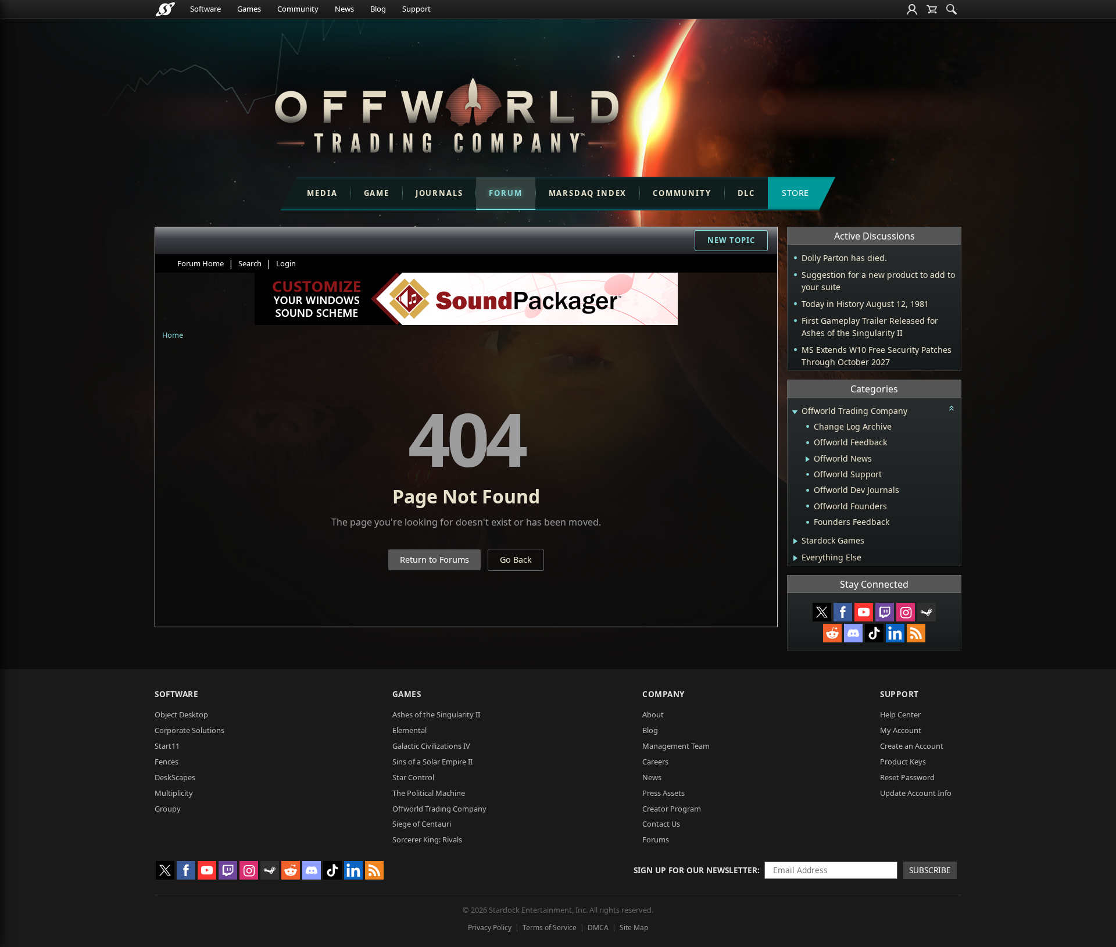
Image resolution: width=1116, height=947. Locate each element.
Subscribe (930, 869)
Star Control (413, 777)
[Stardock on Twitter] (821, 612)
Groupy (168, 808)
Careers (655, 761)
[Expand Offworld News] (808, 459)
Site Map (634, 927)
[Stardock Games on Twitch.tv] (884, 612)
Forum (505, 193)
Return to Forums (434, 559)
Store (795, 192)
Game (376, 193)
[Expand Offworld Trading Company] (794, 412)
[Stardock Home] (165, 9)
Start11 (167, 746)
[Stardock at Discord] (853, 633)
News (344, 8)
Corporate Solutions (189, 730)
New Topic (731, 240)
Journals (439, 193)
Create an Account (911, 746)
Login (286, 263)
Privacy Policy (490, 927)
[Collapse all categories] (951, 408)
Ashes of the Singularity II (436, 714)
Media (322, 193)
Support (416, 8)
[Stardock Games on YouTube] (863, 612)
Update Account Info (916, 793)
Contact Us (661, 824)
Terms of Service (550, 927)
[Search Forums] (951, 9)
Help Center (900, 714)
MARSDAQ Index (588, 193)
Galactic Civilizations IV (431, 746)
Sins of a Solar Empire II (432, 761)
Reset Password (907, 777)
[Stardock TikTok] (874, 633)
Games (249, 8)
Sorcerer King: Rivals (427, 839)
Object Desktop (181, 714)
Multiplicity (174, 793)
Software (205, 8)
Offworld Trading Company (439, 808)
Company (663, 693)
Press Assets (663, 793)
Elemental (409, 730)
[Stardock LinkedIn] (895, 633)
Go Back (516, 559)
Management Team (676, 746)
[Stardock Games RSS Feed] (916, 633)
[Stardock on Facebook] (842, 612)
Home (172, 335)
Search (250, 263)
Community (298, 8)
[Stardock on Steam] (926, 612)
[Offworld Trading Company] (446, 112)
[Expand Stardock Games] (795, 541)
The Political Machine (428, 793)
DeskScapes (175, 777)
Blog (378, 8)
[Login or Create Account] (912, 9)
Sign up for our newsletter (695, 869)
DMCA (598, 927)
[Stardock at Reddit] (832, 633)
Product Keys (903, 761)
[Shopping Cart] (931, 9)
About (653, 714)
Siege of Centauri (421, 824)
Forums (655, 839)
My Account (900, 730)
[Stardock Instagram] (905, 612)
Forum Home (200, 263)
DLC (746, 193)
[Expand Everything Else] (795, 558)
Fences (166, 761)
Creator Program (671, 808)
